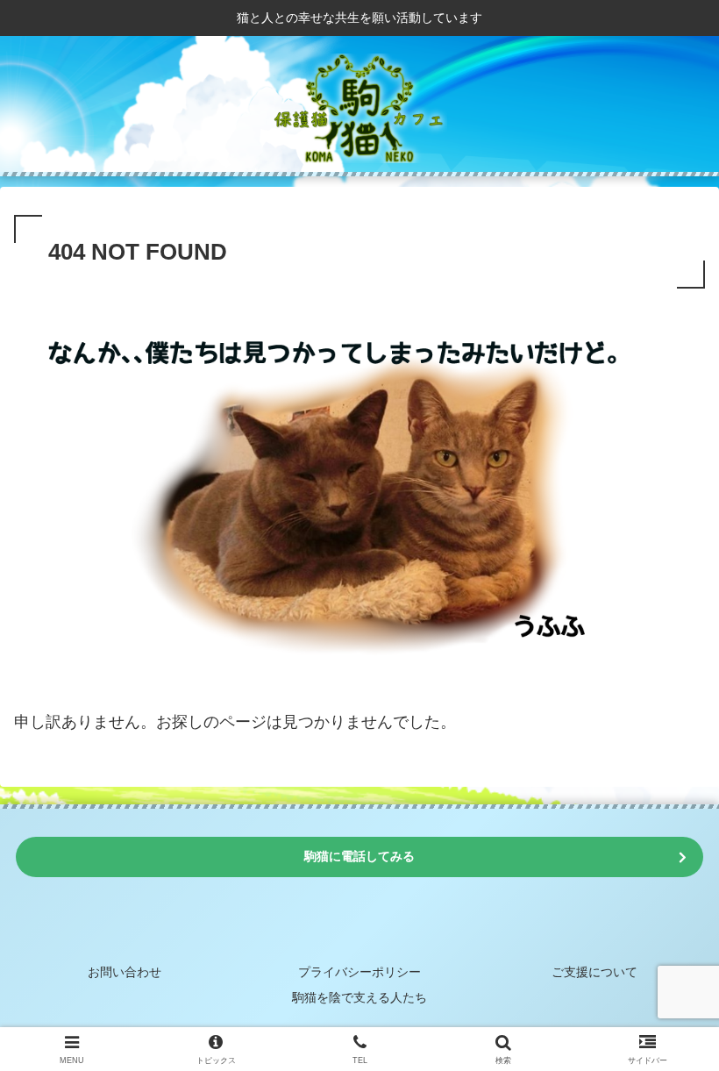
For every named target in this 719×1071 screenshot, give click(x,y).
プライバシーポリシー (359, 972)
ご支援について (594, 972)
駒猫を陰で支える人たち (359, 997)
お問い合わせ (124, 972)
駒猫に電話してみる (359, 856)
